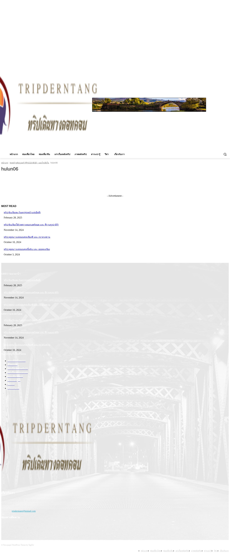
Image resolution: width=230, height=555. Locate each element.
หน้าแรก (4, 162)
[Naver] (27, 526)
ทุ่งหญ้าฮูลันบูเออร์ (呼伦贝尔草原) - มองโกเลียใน (29, 162)
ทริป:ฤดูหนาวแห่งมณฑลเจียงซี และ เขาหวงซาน (27, 237)
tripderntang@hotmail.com (24, 511)
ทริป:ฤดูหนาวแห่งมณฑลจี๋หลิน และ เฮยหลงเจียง (27, 249)
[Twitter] (222, 54)
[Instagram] (218, 54)
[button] (225, 154)
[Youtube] (227, 54)
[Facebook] (214, 54)
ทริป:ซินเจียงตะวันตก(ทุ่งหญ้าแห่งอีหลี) (22, 212)
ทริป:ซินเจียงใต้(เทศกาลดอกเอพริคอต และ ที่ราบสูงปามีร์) (31, 224)
